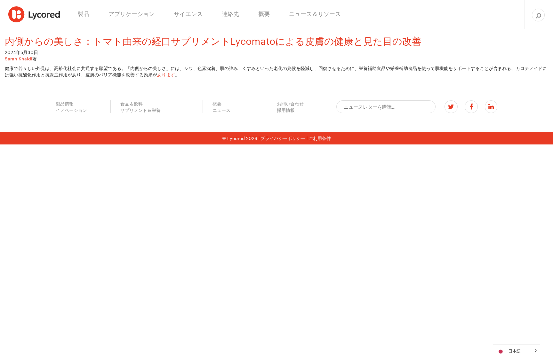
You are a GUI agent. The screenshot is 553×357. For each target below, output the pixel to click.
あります (166, 74)
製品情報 (65, 103)
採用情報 (286, 110)
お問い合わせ (290, 103)
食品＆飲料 (131, 103)
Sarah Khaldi (18, 58)
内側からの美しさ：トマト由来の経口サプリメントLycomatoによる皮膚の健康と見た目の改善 (213, 40)
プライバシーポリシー (282, 138)
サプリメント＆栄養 (140, 110)
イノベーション (71, 110)
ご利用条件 (320, 138)
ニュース (221, 110)
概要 (216, 103)
